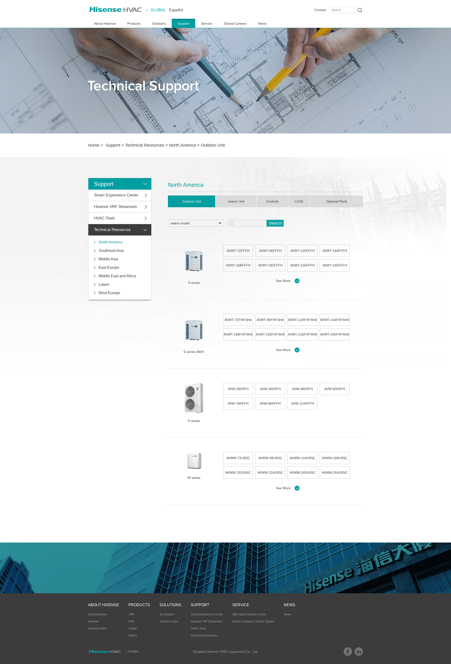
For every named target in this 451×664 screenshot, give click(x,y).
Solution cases (168, 621)
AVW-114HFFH (302, 403)
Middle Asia (108, 259)
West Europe (109, 293)
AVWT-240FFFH (335, 265)
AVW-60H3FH (334, 389)
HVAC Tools (104, 218)
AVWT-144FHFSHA (334, 320)
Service (206, 23)
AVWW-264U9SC (334, 472)
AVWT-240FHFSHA (334, 334)
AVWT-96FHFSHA (270, 320)
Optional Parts (336, 201)
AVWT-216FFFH (302, 265)
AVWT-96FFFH (270, 251)
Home (93, 145)
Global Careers (235, 23)
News (262, 23)
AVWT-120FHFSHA (302, 320)
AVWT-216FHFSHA (302, 334)
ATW (131, 621)
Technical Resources (144, 145)
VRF (131, 614)
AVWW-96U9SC (270, 458)
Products (133, 23)
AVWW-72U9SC (238, 458)
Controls (272, 201)
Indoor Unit (236, 201)
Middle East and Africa (117, 276)
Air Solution (166, 614)
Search (275, 223)
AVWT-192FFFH (270, 265)
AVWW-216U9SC (270, 472)
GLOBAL (158, 10)
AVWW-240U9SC (302, 472)
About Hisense (105, 23)
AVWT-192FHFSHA (270, 334)
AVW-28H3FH (238, 389)
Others (132, 635)
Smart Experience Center (116, 195)
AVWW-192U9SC (238, 472)
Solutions (159, 23)
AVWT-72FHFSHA (238, 320)
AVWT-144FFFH (335, 251)
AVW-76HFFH (238, 403)
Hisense (93, 621)
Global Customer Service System (253, 621)
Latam (104, 284)
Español (176, 10)
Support (183, 23)
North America (182, 145)
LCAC (299, 201)
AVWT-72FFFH (238, 251)
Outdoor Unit (213, 145)
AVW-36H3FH (270, 389)
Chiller (132, 628)
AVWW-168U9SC (334, 458)
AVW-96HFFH (270, 403)
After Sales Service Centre (249, 614)
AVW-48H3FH (302, 389)
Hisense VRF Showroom (115, 206)
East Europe (109, 268)
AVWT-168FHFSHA (238, 334)
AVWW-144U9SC (302, 458)
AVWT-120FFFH (302, 251)
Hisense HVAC (97, 628)
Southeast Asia (111, 251)
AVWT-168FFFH (238, 265)
